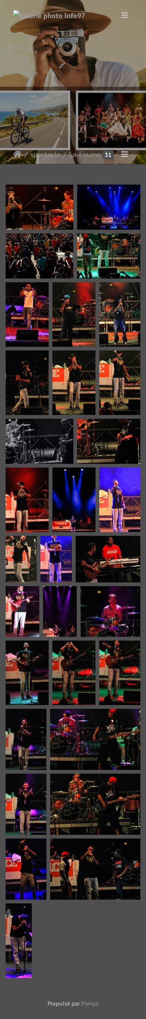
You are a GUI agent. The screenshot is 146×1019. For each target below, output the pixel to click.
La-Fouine (85, 154)
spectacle (45, 154)
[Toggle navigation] (124, 15)
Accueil (17, 154)
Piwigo (90, 1003)
